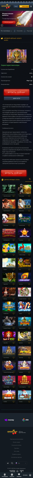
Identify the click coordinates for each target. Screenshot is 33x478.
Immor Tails (21, 357)
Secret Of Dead (6, 357)
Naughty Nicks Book (22, 298)
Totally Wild (6, 284)
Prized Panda (6, 225)
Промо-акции (16, 442)
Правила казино (16, 454)
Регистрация (9, 22)
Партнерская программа (16, 439)
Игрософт (29, 31)
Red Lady (5, 298)
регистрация (25, 6)
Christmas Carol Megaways (8, 372)
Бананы (5, 254)
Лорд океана (21, 210)
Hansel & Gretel (22, 225)
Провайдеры (5, 476)
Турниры (16, 448)
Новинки (12, 476)
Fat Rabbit (5, 401)
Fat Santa (20, 401)
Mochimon (21, 372)
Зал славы (16, 451)
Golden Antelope (22, 254)
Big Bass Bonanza (22, 328)
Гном (20, 269)
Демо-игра (16, 98)
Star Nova (21, 284)
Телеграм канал (7, 463)
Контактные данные (16, 457)
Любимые (19, 476)
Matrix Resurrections (7, 196)
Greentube (20, 31)
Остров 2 (5, 269)
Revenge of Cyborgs (7, 328)
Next (31, 25)
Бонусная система (16, 445)
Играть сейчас (16, 92)
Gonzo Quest (21, 196)
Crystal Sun (21, 240)
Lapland (20, 313)
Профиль (25, 475)
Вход (16, 6)
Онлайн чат (12, 463)
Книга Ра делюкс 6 (7, 210)
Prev (2, 25)
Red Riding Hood (6, 240)
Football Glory (6, 313)
